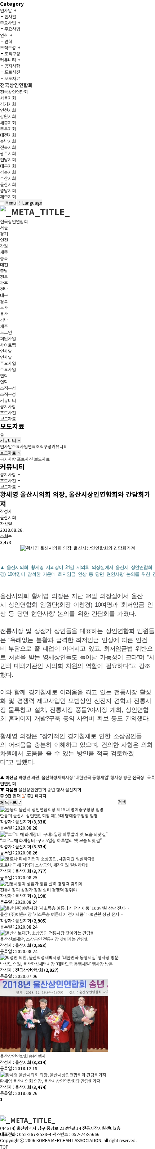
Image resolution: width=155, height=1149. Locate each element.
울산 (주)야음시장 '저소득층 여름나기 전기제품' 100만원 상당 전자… (61, 914)
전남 (4, 289)
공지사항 (12, 66)
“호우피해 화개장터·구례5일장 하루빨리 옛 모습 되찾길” (51, 840)
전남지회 (8, 159)
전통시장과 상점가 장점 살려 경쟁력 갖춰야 (38, 890)
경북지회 (8, 172)
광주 (4, 283)
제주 (4, 326)
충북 (4, 258)
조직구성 (12, 53)
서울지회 (8, 98)
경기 (4, 233)
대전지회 (8, 135)
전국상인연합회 (16, 85)
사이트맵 (8, 345)
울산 (4, 314)
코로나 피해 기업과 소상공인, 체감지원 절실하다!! (44, 865)
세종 (4, 252)
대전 (4, 264)
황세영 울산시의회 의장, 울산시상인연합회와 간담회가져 (50, 1081)
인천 (4, 240)
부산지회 (8, 178)
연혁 (8, 41)
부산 (4, 308)
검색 (122, 802)
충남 (4, 271)
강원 (4, 246)
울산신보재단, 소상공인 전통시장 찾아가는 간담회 (44, 939)
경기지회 (8, 104)
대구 (4, 295)
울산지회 (8, 184)
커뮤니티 (8, 440)
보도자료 (12, 78)
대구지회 (8, 166)
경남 (4, 320)
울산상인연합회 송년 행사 (41, 789)
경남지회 (8, 190)
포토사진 (12, 72)
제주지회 (8, 196)
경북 (4, 302)
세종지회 (8, 123)
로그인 (6, 332)
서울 (4, 227)
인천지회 (8, 110)
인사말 (10, 16)
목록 (151, 777)
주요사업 (12, 29)
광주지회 (8, 153)
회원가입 (8, 338)
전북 (4, 277)
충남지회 (8, 141)
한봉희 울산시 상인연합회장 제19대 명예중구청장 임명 (49, 815)
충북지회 (8, 129)
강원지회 (8, 116)
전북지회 (8, 147)
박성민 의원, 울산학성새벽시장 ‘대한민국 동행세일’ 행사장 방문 (74, 777)
